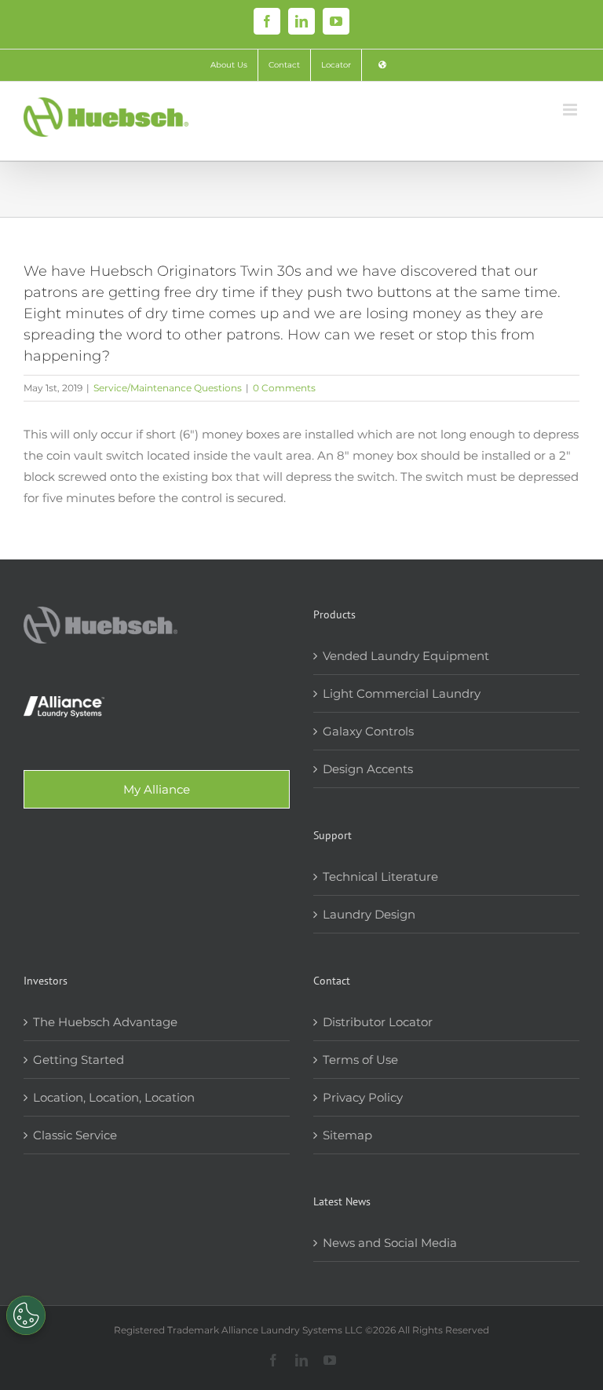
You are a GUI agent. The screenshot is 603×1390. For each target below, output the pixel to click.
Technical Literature (380, 876)
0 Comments (284, 388)
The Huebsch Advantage (105, 1021)
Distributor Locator (378, 1021)
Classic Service (75, 1135)
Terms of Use (360, 1059)
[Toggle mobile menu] (571, 109)
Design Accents (368, 768)
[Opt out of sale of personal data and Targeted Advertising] (26, 1315)
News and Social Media (390, 1242)
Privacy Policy (363, 1097)
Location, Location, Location (114, 1097)
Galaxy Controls (368, 731)
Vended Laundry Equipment (406, 655)
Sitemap (347, 1135)
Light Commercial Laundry (402, 693)
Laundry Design (369, 914)
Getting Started (78, 1059)
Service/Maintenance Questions (167, 388)
